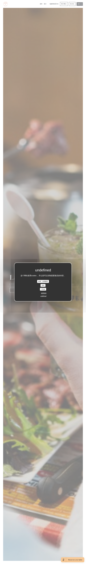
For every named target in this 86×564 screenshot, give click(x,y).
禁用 (43, 285)
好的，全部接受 (43, 281)
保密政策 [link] (43, 293)
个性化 (43, 289)
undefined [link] (43, 296)
